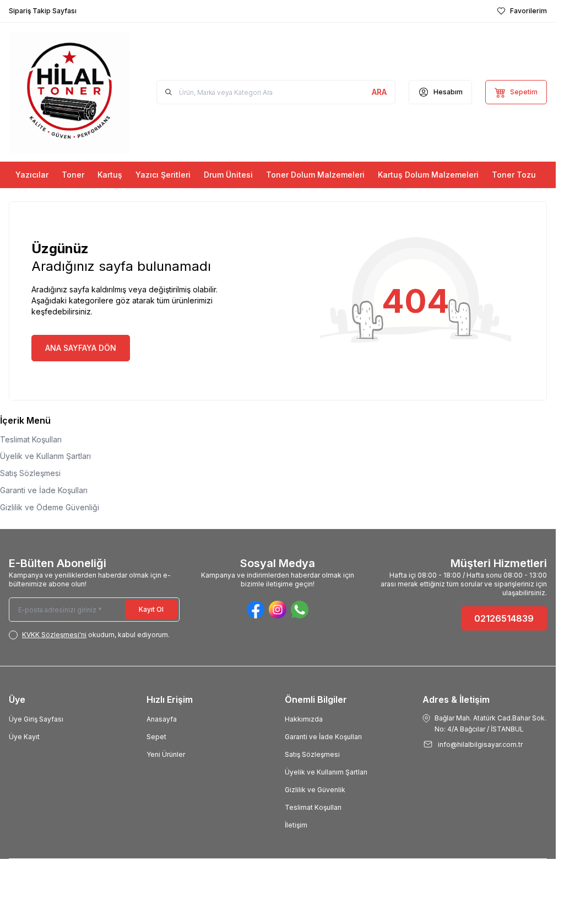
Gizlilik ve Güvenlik (315, 790)
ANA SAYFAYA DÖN (80, 347)
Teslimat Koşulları (31, 439)
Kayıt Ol (151, 609)
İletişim (296, 825)
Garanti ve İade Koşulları (44, 490)
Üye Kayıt (24, 737)
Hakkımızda (304, 719)
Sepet (156, 737)
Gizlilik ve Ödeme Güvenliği (49, 507)
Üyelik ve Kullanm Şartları (45, 456)
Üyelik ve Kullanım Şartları (326, 772)
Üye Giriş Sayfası (36, 719)
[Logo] (69, 92)
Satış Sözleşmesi (30, 473)
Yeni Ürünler (166, 754)
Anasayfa (162, 719)
